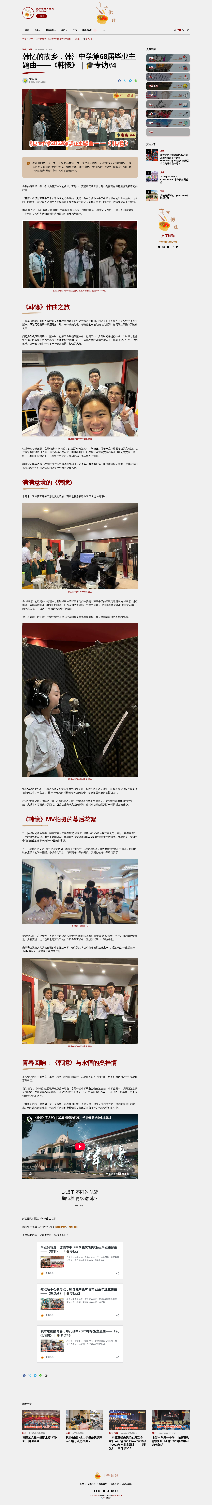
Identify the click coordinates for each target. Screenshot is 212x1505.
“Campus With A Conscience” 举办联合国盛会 (174, 179)
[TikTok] (173, 247)
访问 (30, 49)
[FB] (159, 247)
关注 (41, 16)
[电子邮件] (116, 1491)
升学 (162, 191)
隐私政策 (115, 1484)
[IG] (163, 247)
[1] (152, 155)
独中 (31, 39)
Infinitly (108, 1498)
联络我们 (103, 1484)
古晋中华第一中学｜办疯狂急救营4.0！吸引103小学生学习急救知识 (170, 1441)
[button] (179, 30)
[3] (152, 195)
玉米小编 (33, 79)
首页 (82, 1484)
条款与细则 (127, 1484)
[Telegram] (177, 247)
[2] (152, 177)
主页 (24, 39)
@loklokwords (45, 8)
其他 (162, 151)
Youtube (73, 1226)
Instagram (60, 1226)
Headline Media (106, 1496)
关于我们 (91, 1484)
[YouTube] (168, 247)
